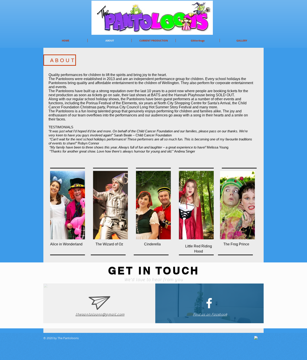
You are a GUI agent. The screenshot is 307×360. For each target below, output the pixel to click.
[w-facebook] (256, 338)
